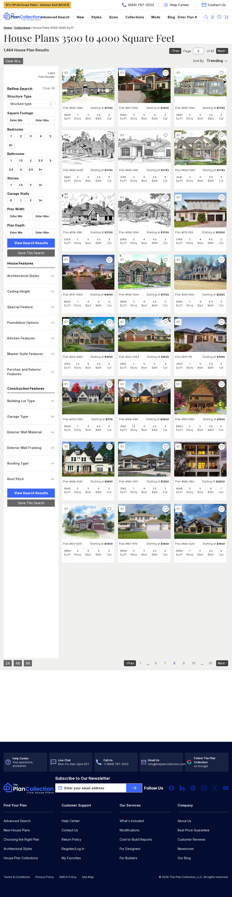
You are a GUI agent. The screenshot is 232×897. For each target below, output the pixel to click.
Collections (134, 17)
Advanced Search (55, 17)
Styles (96, 17)
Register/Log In (73, 849)
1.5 (21, 160)
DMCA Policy (68, 877)
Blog (171, 17)
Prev (176, 51)
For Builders (128, 858)
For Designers (130, 849)
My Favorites (71, 858)
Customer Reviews (191, 839)
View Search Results (31, 243)
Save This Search (31, 253)
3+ (40, 185)
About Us (184, 821)
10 (193, 663)
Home (8, 27)
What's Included (132, 821)
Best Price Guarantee (193, 830)
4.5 (31, 169)
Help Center (71, 821)
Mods (155, 17)
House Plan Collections (21, 858)
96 (28, 663)
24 (7, 663)
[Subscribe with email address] (134, 787)
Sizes (113, 17)
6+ (11, 145)
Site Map (88, 877)
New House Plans (17, 830)
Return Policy (71, 839)
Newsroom (186, 849)
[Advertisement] (31, 580)
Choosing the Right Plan (21, 839)
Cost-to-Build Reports (136, 839)
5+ (40, 169)
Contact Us (70, 830)
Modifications (130, 830)
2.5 (40, 160)
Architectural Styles (18, 849)
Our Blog (184, 858)
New (80, 17)
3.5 (11, 169)
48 (17, 663)
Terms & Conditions (17, 877)
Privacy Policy (44, 877)
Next (221, 51)
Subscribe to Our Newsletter (82, 778)
